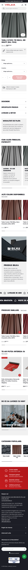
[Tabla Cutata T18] (16, 449)
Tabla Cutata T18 (17, 456)
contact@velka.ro (6, 500)
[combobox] (14, 8)
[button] (25, 4)
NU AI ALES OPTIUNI (19, 77)
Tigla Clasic (6, 456)
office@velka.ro (6, 521)
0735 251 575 (5, 498)
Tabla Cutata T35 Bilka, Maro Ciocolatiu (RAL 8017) (10, 223)
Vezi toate (4, 196)
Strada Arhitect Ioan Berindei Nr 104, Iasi (13, 497)
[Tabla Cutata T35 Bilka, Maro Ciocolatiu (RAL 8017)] (11, 210)
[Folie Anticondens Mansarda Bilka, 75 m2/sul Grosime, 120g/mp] (11, 367)
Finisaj (3, 60)
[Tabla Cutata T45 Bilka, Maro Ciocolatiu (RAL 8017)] (11, 324)
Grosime (3, 68)
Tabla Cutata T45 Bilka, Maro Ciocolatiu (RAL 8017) (10, 337)
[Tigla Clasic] (6, 449)
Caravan (14, 566)
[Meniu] (2, 4)
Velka (6, 566)
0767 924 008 (5, 519)
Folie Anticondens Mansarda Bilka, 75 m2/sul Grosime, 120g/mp (10, 380)
